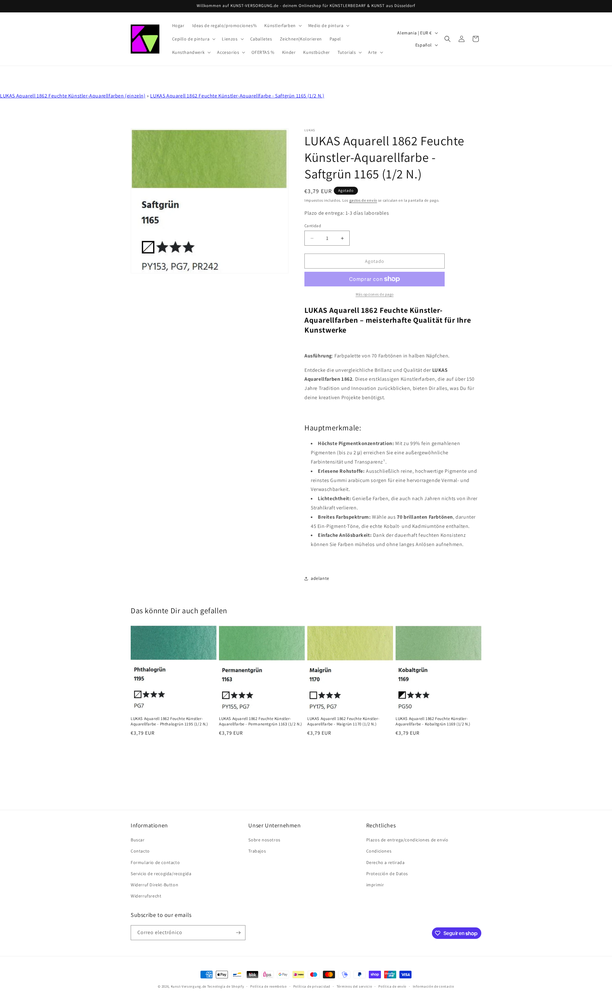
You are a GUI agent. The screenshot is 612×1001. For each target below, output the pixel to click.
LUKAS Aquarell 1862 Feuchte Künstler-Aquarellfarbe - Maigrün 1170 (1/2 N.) (343, 721)
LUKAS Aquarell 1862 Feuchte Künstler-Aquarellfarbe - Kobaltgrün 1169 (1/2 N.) (433, 721)
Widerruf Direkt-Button (154, 885)
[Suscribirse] (238, 932)
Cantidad (312, 225)
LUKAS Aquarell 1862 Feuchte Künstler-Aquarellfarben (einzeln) (73, 95)
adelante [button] (320, 578)
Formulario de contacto (155, 862)
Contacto (140, 851)
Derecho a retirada (385, 862)
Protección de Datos (387, 873)
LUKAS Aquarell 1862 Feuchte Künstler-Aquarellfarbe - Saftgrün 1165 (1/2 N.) (237, 95)
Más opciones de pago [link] (375, 294)
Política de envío (392, 986)
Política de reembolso (268, 986)
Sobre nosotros (264, 840)
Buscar (138, 840)
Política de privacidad (311, 986)
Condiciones (379, 851)
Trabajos (257, 851)
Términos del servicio (354, 986)
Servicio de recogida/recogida (161, 873)
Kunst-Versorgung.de (188, 986)
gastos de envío (363, 200)
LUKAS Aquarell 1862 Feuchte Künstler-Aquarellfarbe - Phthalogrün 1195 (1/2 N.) (169, 721)
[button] (282, 25)
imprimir (375, 885)
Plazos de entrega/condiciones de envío (407, 840)
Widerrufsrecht (146, 896)
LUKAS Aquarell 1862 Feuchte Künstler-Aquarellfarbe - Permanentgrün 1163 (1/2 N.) (260, 721)
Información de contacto (433, 986)
